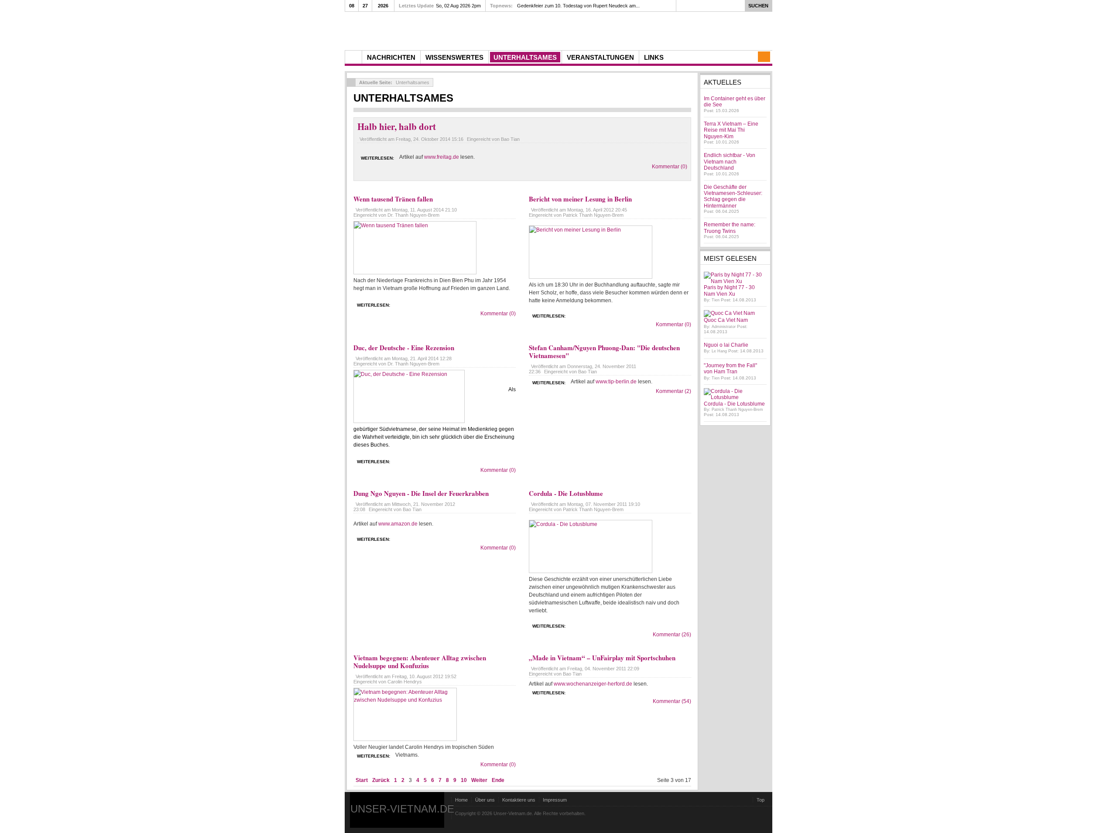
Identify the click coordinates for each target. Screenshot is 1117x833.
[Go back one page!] (351, 82)
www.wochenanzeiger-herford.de (593, 684)
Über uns (485, 799)
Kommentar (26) (672, 635)
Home (461, 799)
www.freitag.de (441, 157)
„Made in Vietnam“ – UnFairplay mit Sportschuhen (602, 657)
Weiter (479, 780)
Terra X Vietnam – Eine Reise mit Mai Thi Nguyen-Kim (731, 130)
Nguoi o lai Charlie (726, 345)
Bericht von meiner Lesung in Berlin (580, 199)
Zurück (381, 780)
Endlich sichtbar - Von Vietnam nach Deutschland (729, 161)
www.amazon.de (398, 524)
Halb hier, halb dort (396, 126)
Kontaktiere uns (518, 799)
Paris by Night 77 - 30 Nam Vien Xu (729, 290)
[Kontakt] (764, 56)
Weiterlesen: (377, 158)
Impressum (555, 799)
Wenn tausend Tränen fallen (393, 199)
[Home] (353, 57)
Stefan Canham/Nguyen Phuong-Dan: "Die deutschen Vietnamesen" (604, 351)
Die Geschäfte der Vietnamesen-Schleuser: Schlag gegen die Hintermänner (733, 196)
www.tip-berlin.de (616, 382)
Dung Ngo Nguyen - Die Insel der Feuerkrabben (421, 493)
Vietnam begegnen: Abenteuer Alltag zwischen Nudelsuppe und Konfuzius (419, 661)
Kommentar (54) (672, 701)
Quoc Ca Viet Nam (726, 320)
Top (760, 799)
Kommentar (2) (673, 391)
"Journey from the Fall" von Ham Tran (730, 368)
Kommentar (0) (669, 167)
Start (362, 780)
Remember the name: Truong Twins (729, 228)
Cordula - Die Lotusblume (566, 493)
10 (464, 780)
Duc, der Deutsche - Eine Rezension (403, 347)
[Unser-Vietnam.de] (427, 29)
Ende (498, 780)
